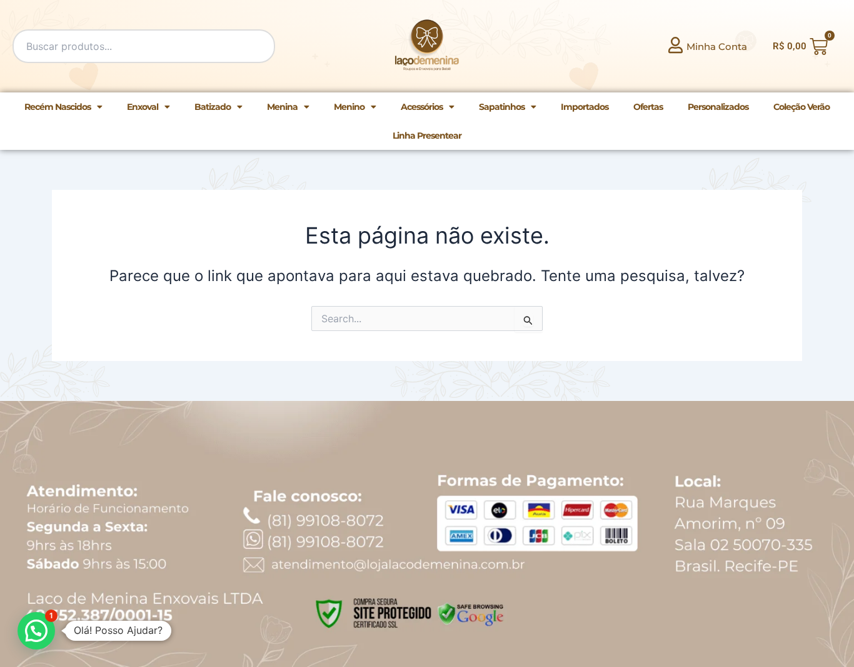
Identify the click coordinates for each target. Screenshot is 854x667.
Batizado (212, 106)
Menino (349, 106)
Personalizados (718, 106)
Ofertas (648, 106)
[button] (36, 631)
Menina (282, 106)
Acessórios (422, 106)
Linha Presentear (427, 135)
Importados (584, 106)
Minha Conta (716, 46)
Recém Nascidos (57, 106)
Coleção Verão (801, 106)
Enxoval (142, 106)
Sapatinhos (502, 106)
